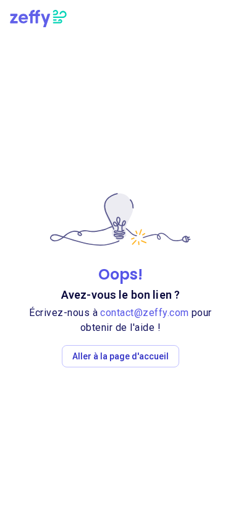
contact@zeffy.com (144, 313)
